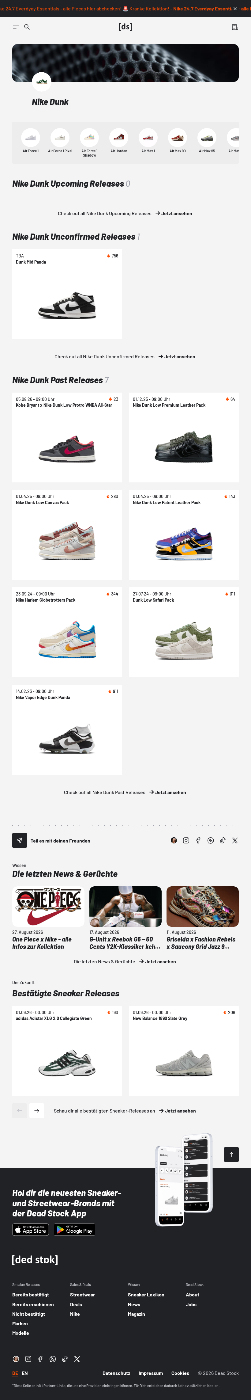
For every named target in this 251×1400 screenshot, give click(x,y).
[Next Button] (36, 1110)
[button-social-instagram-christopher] (174, 840)
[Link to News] (27, 27)
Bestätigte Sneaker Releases (65, 993)
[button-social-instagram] (186, 840)
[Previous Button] (19, 1110)
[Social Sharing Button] (19, 840)
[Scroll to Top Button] (231, 1154)
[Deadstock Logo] (125, 27)
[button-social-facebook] (198, 840)
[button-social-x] (235, 840)
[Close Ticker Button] (235, 8)
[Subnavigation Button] (16, 27)
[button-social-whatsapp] (210, 840)
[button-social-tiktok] (223, 840)
